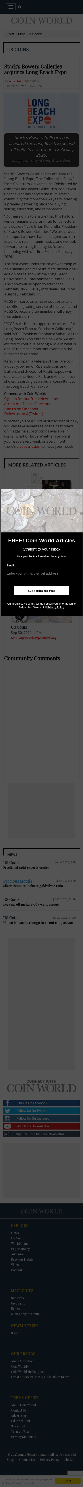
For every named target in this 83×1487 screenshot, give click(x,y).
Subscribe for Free (42, 590)
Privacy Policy (55, 607)
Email (11, 565)
